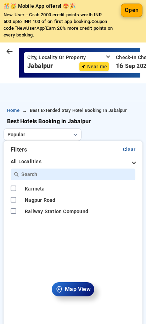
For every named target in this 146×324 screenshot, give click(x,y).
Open (132, 10)
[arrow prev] (9, 51)
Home (13, 110)
